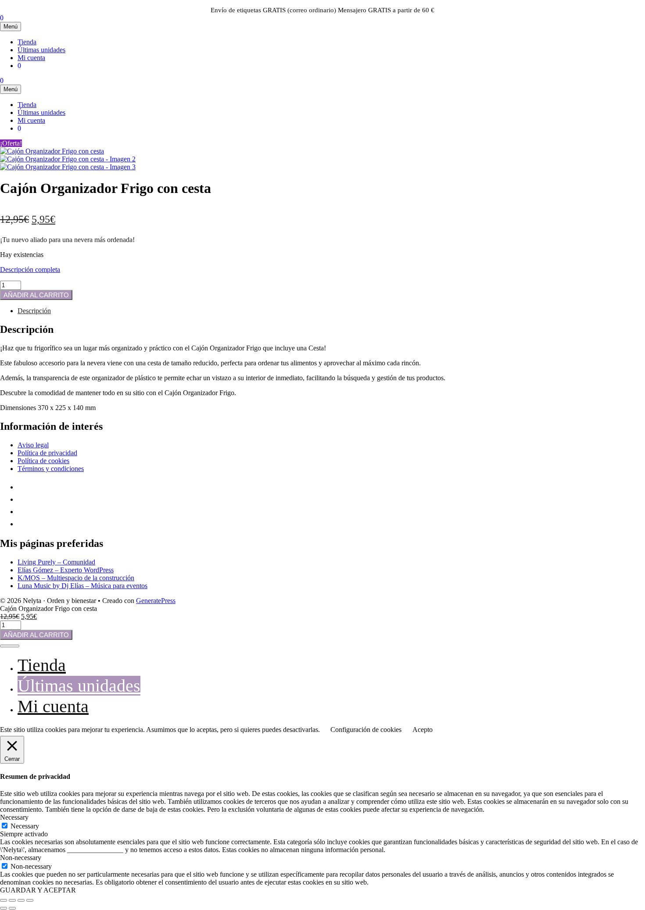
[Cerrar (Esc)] (29, 900)
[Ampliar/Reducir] (3, 900)
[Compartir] (21, 900)
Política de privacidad (47, 453)
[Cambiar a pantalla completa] (12, 900)
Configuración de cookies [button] (365, 729)
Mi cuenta (31, 57)
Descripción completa (30, 269)
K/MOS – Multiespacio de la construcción (76, 578)
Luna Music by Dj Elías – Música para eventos (82, 585)
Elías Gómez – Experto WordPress (66, 570)
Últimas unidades (41, 50)
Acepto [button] (422, 729)
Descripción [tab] (34, 310)
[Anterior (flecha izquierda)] (3, 908)
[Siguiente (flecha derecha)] (12, 908)
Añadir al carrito (36, 295)
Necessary (25, 826)
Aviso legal (33, 445)
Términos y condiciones (51, 468)
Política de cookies (43, 460)
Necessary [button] (14, 817)
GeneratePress (156, 600)
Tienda (27, 42)
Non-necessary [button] (20, 857)
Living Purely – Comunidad (56, 562)
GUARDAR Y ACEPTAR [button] (38, 890)
